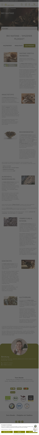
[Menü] (37, 425)
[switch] (35, 431)
